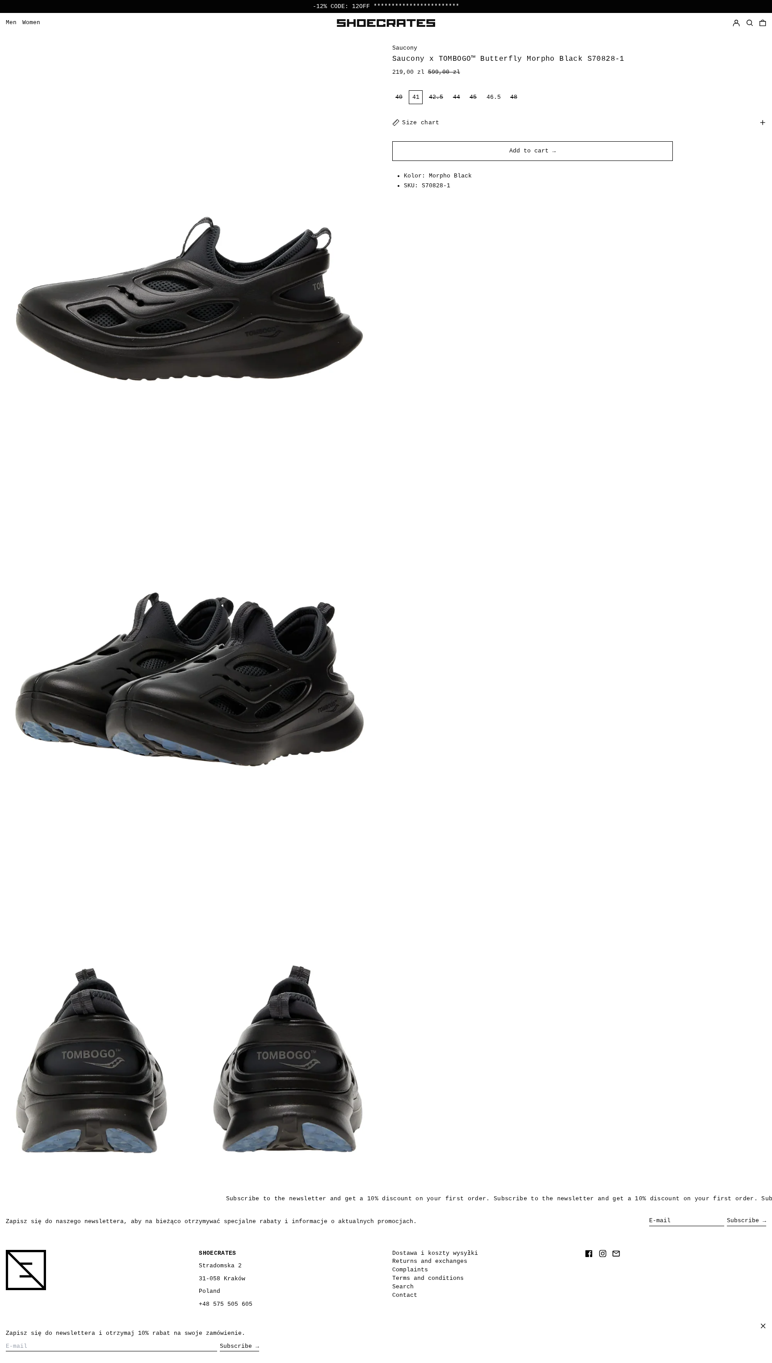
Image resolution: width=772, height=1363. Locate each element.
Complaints (410, 1269)
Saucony (404, 48)
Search (403, 1286)
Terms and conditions (428, 1278)
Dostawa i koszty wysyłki (435, 1253)
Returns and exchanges (429, 1261)
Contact (404, 1295)
